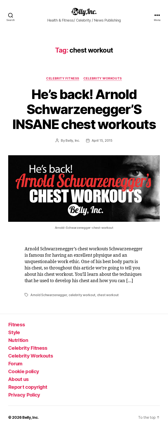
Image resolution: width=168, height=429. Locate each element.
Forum (15, 364)
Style (14, 332)
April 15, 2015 (102, 140)
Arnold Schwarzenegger (48, 295)
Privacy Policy (24, 395)
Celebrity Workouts (102, 78)
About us (18, 379)
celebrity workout (82, 295)
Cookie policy (23, 371)
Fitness (16, 325)
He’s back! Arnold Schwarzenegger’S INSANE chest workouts (84, 109)
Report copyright (27, 387)
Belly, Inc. (73, 140)
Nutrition (18, 340)
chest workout (108, 295)
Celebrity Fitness (62, 78)
